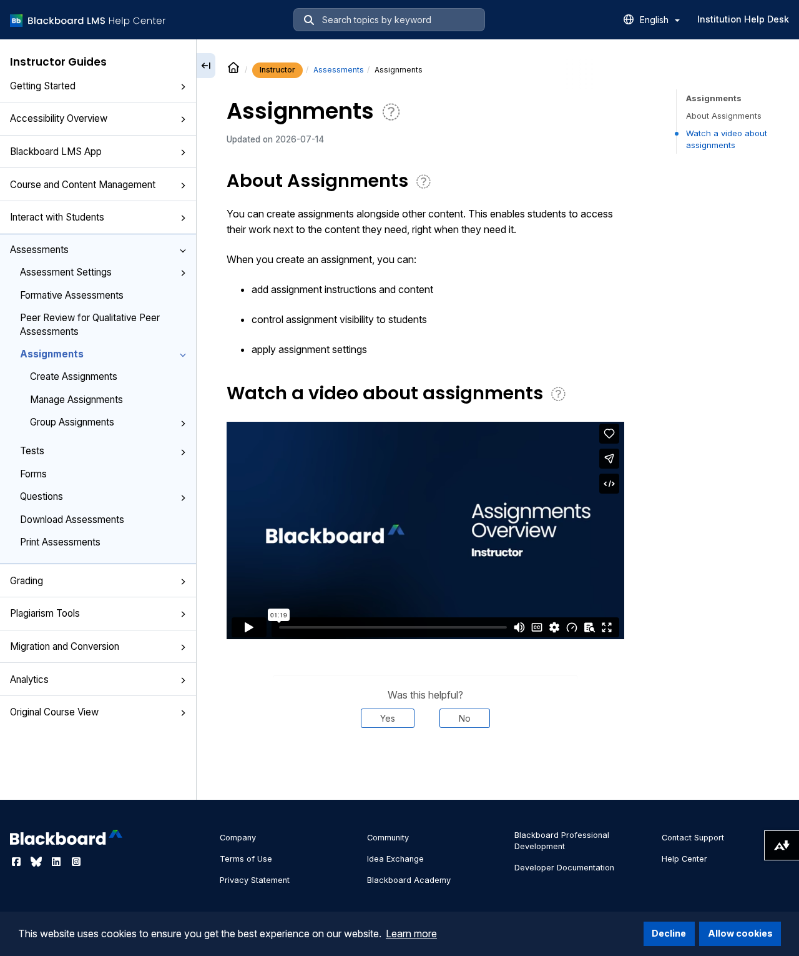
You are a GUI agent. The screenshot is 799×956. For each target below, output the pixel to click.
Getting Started (43, 86)
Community (388, 837)
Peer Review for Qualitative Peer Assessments (90, 324)
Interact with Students (57, 217)
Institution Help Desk (743, 19)
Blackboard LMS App (56, 151)
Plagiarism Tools (45, 613)
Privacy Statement (255, 880)
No (465, 718)
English (655, 19)
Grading (26, 581)
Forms (33, 474)
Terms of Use (246, 859)
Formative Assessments (72, 295)
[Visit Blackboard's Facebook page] (17, 861)
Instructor (277, 69)
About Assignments (724, 116)
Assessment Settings (66, 272)
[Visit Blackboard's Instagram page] (76, 861)
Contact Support (693, 837)
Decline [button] (669, 933)
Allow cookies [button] (740, 933)
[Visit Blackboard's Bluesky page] (37, 861)
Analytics (29, 679)
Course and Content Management (82, 185)
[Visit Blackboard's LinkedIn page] (57, 861)
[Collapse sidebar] (206, 65)
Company (238, 837)
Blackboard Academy (409, 880)
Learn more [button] (411, 933)
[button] (183, 87)
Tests (32, 451)
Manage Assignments (76, 400)
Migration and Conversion (64, 646)
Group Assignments (72, 422)
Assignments (52, 354)
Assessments (39, 250)
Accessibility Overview (58, 118)
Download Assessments (72, 519)
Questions (41, 496)
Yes (387, 718)
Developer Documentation (564, 867)
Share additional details (425, 766)
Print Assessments (60, 542)
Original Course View (54, 712)
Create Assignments (73, 376)
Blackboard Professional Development (561, 840)
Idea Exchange (395, 859)
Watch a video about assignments (726, 138)
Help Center (684, 859)
